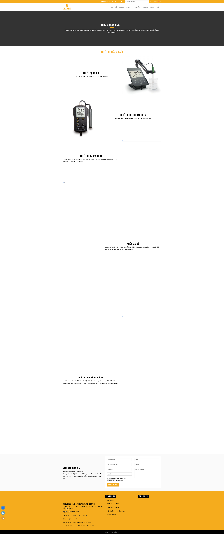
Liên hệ (159, 7)
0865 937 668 (82, 515)
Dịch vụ (128, 7)
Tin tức (152, 7)
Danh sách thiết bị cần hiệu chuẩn (116, 478)
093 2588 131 (72, 515)
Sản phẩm (121, 7)
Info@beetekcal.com (73, 519)
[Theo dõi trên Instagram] (118, 1)
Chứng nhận (110, 500)
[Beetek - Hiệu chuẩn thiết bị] (70, 7)
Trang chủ (114, 7)
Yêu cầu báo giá (111, 514)
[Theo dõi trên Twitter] (121, 1)
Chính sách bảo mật (113, 507)
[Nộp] (150, 1)
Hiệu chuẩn (137, 7)
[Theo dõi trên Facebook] (115, 1)
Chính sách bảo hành (113, 504)
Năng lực (145, 7)
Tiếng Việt (155, 1)
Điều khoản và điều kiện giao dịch (117, 511)
